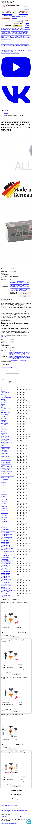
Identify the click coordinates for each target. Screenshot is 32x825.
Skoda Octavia (4, 513)
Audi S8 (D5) (4, 433)
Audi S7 (3, 431)
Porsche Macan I (5, 473)
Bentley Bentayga (5, 436)
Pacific (15, 50)
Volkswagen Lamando (6, 545)
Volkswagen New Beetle (7, 553)
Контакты (14, 18)
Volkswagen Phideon (6, 563)
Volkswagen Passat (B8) (6, 555)
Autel (4, 51)
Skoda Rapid (4, 517)
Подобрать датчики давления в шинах (14, 28)
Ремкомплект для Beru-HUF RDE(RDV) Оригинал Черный (19, 284)
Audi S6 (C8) (4, 429)
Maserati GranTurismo (6, 460)
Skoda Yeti (3, 526)
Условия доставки (5, 810)
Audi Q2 (3, 405)
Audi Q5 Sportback (5, 412)
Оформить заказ (18, 25)
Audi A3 (3, 389)
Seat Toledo (3, 496)
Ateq (7, 51)
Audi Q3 (3, 407)
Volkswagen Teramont (6, 580)
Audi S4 (3, 426)
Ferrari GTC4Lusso (5, 447)
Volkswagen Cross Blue (6, 537)
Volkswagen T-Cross (6, 579)
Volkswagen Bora (5, 532)
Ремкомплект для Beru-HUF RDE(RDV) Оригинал (15, 602)
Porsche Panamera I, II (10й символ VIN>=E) (7, 476)
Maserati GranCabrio (6, 456)
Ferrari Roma (4, 450)
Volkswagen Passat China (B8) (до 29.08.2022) (7, 561)
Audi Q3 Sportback (5, 409)
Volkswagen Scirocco (6, 569)
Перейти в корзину (5, 4)
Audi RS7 (3, 424)
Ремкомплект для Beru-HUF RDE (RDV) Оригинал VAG (20, 290)
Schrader (3, 50)
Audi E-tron (3, 402)
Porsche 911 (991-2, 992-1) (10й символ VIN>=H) (7, 466)
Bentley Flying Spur (5, 440)
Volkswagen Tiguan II (6, 584)
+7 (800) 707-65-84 (7, 15)
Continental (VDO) (22, 50)
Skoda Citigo (4, 499)
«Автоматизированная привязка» (21, 318)
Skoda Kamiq (4, 506)
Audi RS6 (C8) (4, 423)
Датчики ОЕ (19, 816)
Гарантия (17, 16)
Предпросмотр (4, 381)
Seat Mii (3, 491)
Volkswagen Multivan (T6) (7, 551)
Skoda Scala (4, 521)
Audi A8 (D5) (4, 400)
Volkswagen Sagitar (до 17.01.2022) (6, 567)
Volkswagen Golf (5, 538)
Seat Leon (3, 488)
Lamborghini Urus (5, 453)
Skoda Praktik (4, 515)
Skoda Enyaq (4, 501)
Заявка (24, 296)
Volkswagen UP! (5, 593)
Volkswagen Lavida (5, 546)
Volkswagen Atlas (5, 529)
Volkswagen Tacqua (5, 573)
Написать (12, 381)
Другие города (6, 18)
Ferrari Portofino (5, 448)
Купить (24, 293)
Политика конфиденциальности (9, 823)
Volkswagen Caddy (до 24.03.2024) (6, 535)
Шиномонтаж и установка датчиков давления (12, 44)
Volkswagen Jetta (5, 543)
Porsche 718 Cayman (6, 464)
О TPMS (26, 6)
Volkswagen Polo (5, 565)
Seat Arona (3, 482)
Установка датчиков (10, 816)
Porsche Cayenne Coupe (6, 471)
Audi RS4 (3, 420)
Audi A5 (3, 394)
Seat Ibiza (3, 485)
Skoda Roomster (5, 519)
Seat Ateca (3, 483)
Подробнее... (4, 336)
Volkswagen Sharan (5, 571)
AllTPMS (11, 51)
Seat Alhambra (4, 479)
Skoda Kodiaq (4, 510)
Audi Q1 (3, 404)
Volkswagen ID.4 (5, 542)
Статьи (25, 16)
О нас (21, 16)
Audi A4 (3, 391)
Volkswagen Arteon (5, 527)
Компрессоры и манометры (8, 37)
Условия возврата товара (21, 810)
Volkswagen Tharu (5, 582)
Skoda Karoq (4, 508)
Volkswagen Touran (5, 588)
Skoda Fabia (4, 503)
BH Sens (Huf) (20, 281)
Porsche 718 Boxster (6, 462)
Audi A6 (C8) (4, 396)
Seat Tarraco (4, 494)
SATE (6, 50)
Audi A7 (3, 399)
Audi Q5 (3, 410)
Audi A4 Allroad (5, 392)
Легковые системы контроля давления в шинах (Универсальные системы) (15, 31)
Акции (25, 7)
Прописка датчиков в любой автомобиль (15, 44)
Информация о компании (7, 805)
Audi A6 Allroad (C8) (6, 397)
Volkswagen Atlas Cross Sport (8, 531)
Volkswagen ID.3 (5, 540)
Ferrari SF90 (4, 451)
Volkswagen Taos (5, 574)
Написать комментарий (7, 367)
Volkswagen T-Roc (5, 592)
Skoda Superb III (5, 523)
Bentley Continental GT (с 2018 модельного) (7, 438)
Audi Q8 (3, 416)
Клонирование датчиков (22, 45)
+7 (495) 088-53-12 (7, 14)
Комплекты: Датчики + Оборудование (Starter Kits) (13, 36)
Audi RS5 (3, 421)
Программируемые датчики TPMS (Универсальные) (17, 35)
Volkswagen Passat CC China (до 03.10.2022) (8, 558)
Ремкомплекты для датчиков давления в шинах (13, 29)
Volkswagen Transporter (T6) (8, 590)
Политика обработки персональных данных (12, 811)
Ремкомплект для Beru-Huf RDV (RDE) (12, 714)
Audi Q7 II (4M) (5, 414)
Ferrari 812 (3, 445)
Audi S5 (3, 428)
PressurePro (11, 50)
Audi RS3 (3, 418)
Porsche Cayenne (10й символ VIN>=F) (6, 469)
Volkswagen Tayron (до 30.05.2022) (6, 577)
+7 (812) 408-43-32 (23, 14)
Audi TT (3, 434)
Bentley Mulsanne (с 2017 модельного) (7, 443)
